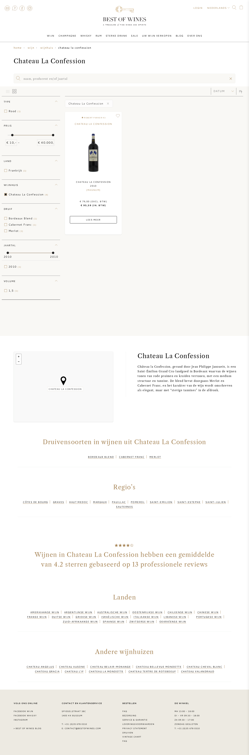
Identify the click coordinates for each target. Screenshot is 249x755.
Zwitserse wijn (141, 621)
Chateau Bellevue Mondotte (158, 666)
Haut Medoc (78, 502)
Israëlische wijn (114, 616)
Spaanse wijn (113, 621)
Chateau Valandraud (197, 671)
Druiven (127, 732)
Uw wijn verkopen (157, 35)
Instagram (29, 8)
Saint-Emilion (161, 502)
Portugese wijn (209, 616)
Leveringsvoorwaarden (138, 724)
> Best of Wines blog (27, 728)
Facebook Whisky (25, 715)
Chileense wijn (179, 612)
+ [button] (18, 356)
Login (198, 7)
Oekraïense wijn (172, 621)
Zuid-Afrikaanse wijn (80, 621)
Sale (134, 35)
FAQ (15, 8)
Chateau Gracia (47, 671)
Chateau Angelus (40, 666)
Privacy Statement (134, 728)
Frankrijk (18, 170)
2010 (15, 266)
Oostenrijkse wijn (147, 612)
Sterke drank (116, 35)
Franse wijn (37, 616)
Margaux (100, 502)
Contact (7, 8)
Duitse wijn (61, 616)
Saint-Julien (215, 502)
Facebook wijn (23, 711)
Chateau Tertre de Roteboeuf (152, 671)
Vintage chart (131, 736)
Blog (179, 35)
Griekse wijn (85, 616)
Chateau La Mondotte (106, 671)
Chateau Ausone (72, 666)
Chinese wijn (207, 612)
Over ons (194, 35)
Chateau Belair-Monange (110, 666)
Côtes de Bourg (35, 502)
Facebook (22, 8)
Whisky (86, 35)
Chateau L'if (74, 671)
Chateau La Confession (28, 194)
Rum (99, 35)
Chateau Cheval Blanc (204, 666)
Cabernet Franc (22, 224)
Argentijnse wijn (78, 612)
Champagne (67, 35)
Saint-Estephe (189, 502)
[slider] (12, 135)
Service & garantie (135, 719)
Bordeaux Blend (23, 218)
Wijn (50, 35)
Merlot (16, 231)
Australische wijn (112, 612)
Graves (58, 502)
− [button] (18, 361)
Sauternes (124, 506)
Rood (15, 111)
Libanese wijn (175, 616)
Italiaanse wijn (146, 616)
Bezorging (129, 715)
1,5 (13, 290)
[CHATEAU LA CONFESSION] (63, 381)
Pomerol (138, 502)
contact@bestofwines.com (83, 728)
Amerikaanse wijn (44, 612)
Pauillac (119, 502)
